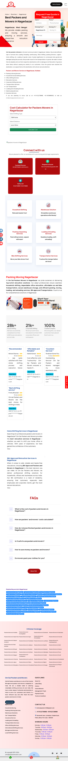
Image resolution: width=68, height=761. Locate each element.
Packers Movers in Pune (55, 652)
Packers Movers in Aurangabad (23, 632)
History (37, 686)
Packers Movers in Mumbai (25, 649)
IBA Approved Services (11, 730)
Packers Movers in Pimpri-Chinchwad (55, 665)
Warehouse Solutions (11, 713)
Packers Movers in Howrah (55, 636)
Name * (37, 20)
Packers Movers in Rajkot (40, 662)
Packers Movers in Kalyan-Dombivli (10, 641)
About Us (37, 681)
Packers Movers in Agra (25, 636)
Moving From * (39, 27)
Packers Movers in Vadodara (56, 632)
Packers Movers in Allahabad (41, 652)
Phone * (51, 20)
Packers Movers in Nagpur (10, 655)
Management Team (40, 691)
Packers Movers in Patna (25, 662)
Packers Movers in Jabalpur (26, 645)
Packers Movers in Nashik (40, 645)
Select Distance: (15, 121)
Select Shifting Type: (16, 114)
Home (7, 14)
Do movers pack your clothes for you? (30, 558)
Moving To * (52, 27)
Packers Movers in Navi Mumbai (10, 645)
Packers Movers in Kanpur (55, 649)
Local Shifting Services (11, 733)
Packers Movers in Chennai (11, 659)
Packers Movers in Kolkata (10, 632)
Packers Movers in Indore (55, 662)
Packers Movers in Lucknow (26, 659)
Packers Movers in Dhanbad (41, 632)
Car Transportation (10, 715)
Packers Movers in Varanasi (41, 649)
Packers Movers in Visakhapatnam (53, 641)
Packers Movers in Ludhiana (41, 641)
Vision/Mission (39, 688)
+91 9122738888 (42, 712)
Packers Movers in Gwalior (40, 655)
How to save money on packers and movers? (32, 550)
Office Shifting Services (12, 725)
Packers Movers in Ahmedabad (38, 637)
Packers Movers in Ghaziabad (26, 665)
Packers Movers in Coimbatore (23, 655)
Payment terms (39, 693)
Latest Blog (38, 683)
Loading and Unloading (11, 720)
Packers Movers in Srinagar (41, 665)
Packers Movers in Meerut (10, 652)
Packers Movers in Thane (40, 659)
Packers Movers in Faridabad (26, 641)
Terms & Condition (40, 696)
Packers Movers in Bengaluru (11, 665)
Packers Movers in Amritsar (26, 652)
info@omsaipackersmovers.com (15, 98)
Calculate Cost (33, 130)
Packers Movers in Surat (55, 655)
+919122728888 (52, 712)
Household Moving (10, 708)
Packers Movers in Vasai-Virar (11, 636)
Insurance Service (10, 718)
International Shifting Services (14, 728)
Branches (14, 14)
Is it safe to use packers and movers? (29, 541)
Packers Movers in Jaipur (10, 662)
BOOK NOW (10, 702)
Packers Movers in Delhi (55, 645)
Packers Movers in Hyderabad (56, 659)
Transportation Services (12, 723)
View (8, 449)
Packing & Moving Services (12, 710)
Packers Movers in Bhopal (10, 649)
